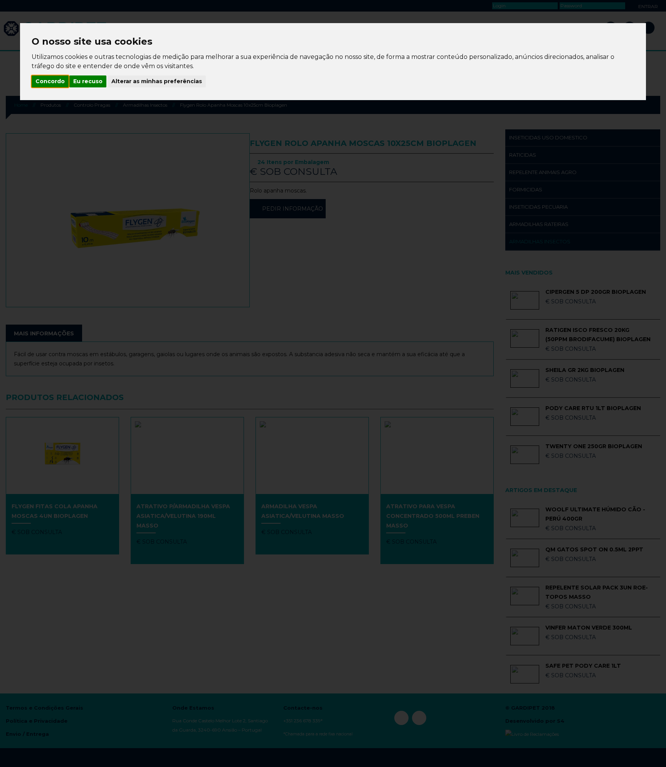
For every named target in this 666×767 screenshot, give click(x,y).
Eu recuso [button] (88, 81)
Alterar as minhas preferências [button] (156, 81)
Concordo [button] (50, 81)
